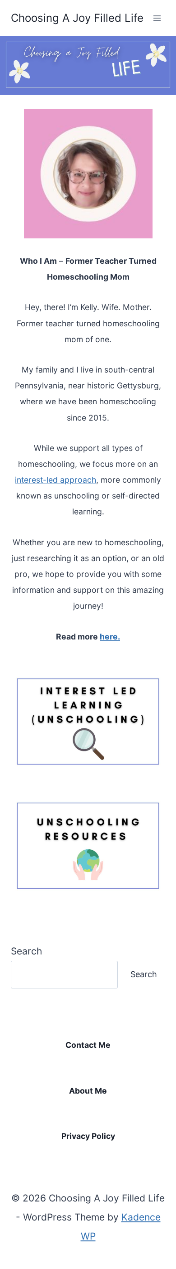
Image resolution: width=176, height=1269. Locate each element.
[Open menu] (156, 18)
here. (110, 636)
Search (26, 951)
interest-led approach (55, 479)
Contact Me (88, 1045)
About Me (88, 1090)
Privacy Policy (88, 1136)
